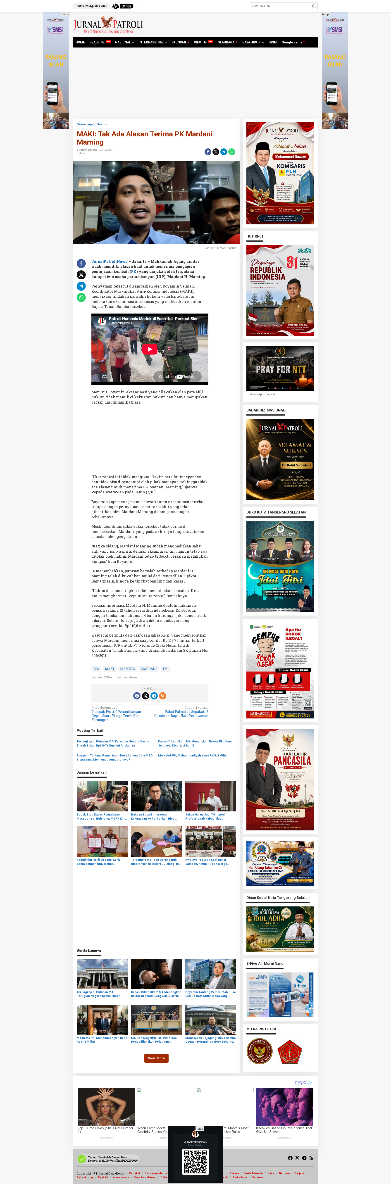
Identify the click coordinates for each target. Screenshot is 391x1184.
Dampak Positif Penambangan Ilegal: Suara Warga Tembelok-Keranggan (116, 714)
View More (156, 1058)
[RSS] (162, 695)
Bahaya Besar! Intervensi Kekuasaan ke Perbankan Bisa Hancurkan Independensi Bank (153, 817)
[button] (314, 6)
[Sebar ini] (208, 151)
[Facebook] (137, 695)
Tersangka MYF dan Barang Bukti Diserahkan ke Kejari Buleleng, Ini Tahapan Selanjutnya (155, 862)
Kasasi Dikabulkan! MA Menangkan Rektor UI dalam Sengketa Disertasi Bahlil (195, 743)
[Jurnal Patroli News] (108, 24)
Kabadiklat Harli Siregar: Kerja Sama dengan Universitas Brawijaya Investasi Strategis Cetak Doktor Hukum (102, 862)
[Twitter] (145, 695)
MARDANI (149, 669)
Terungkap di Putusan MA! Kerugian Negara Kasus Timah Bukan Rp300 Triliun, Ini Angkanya (113, 743)
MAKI (109, 669)
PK (133, 271)
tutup (65, 14)
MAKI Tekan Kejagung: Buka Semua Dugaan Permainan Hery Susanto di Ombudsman (210, 1040)
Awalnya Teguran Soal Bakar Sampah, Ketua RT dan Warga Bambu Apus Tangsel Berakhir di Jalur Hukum (208, 862)
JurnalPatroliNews (109, 261)
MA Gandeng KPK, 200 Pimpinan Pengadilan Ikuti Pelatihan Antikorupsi (154, 1040)
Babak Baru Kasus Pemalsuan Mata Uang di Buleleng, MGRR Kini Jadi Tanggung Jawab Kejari (101, 817)
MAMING (127, 669)
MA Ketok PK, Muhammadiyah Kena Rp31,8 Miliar (193, 755)
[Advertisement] (195, 84)
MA (96, 669)
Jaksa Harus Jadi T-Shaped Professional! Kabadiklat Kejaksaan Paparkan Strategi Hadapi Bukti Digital (206, 817)
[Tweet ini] (215, 151)
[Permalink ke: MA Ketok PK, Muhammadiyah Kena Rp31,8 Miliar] (102, 1020)
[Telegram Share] (223, 151)
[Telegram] (154, 695)
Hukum (81, 153)
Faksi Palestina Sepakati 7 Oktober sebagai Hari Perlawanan (181, 712)
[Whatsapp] (231, 151)
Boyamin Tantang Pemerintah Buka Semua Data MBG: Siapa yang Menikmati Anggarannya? (115, 757)
